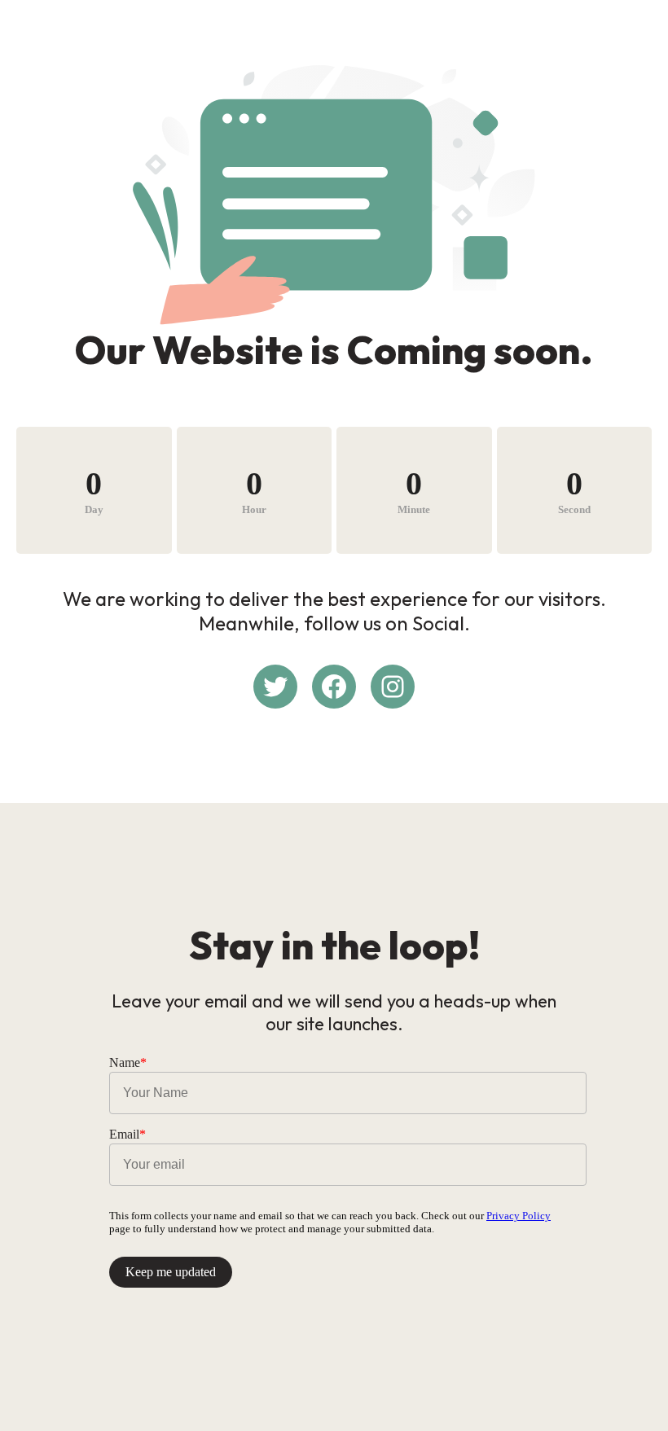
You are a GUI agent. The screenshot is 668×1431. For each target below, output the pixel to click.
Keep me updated (170, 1272)
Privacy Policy (518, 1215)
